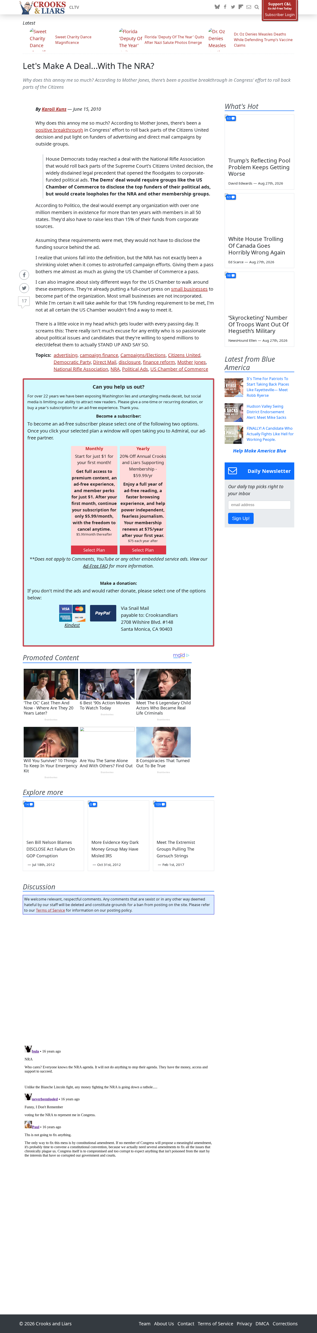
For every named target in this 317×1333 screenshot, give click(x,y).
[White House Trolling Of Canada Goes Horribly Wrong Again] (259, 212)
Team (145, 1323)
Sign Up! (241, 518)
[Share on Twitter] (24, 288)
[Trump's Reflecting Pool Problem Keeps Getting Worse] (259, 134)
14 (27, 804)
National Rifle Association (81, 369)
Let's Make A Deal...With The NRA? (88, 66)
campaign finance (99, 355)
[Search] (256, 7)
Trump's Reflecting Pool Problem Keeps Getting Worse (259, 167)
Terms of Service (50, 910)
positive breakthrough (59, 130)
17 (24, 301)
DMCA (262, 1323)
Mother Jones (191, 362)
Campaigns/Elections (143, 355)
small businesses (189, 289)
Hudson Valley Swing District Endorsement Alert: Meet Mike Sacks (266, 412)
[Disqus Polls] (119, 978)
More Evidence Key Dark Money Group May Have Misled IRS (115, 848)
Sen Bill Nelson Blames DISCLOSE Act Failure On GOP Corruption (50, 848)
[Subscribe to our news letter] (249, 7)
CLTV (74, 7)
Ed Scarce (235, 262)
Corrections (285, 1323)
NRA (115, 369)
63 (229, 118)
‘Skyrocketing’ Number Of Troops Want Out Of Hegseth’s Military (258, 324)
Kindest (72, 625)
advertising (66, 355)
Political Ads (135, 369)
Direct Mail (104, 362)
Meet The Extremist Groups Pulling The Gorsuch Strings (176, 848)
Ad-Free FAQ (95, 566)
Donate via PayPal (103, 613)
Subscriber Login (280, 15)
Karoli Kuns (54, 109)
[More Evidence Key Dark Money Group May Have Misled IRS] (118, 818)
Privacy (244, 1323)
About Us (164, 1323)
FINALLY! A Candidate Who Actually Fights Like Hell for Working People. (270, 434)
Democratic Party (72, 362)
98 (229, 275)
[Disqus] (118, 1101)
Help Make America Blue (259, 451)
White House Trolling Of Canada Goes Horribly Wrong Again (256, 245)
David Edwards (240, 183)
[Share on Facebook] (24, 275)
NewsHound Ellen (242, 340)
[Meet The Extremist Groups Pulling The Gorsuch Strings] (183, 818)
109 (158, 804)
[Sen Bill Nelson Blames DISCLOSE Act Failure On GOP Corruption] (53, 818)
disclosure (130, 362)
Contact (186, 1323)
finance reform (159, 362)
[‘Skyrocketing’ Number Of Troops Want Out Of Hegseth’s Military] (259, 291)
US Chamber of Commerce (179, 369)
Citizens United (184, 355)
